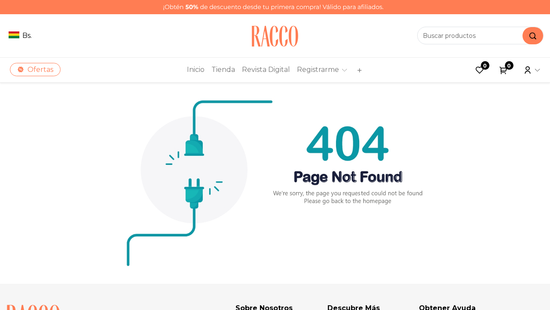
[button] (358, 70)
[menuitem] (195, 69)
